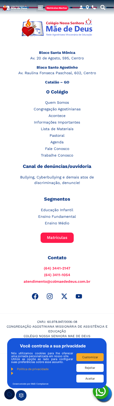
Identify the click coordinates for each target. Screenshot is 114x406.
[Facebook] (35, 296)
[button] (40, 7)
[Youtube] (79, 296)
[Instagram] (49, 296)
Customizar (90, 357)
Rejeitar (90, 368)
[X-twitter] (64, 296)
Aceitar (90, 378)
